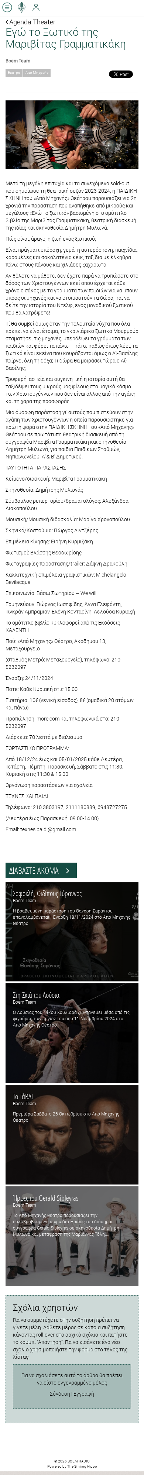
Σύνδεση (60, 1393)
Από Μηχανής (36, 72)
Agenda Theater (31, 21)
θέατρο (14, 72)
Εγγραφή (83, 1393)
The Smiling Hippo (82, 1466)
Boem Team (18, 60)
